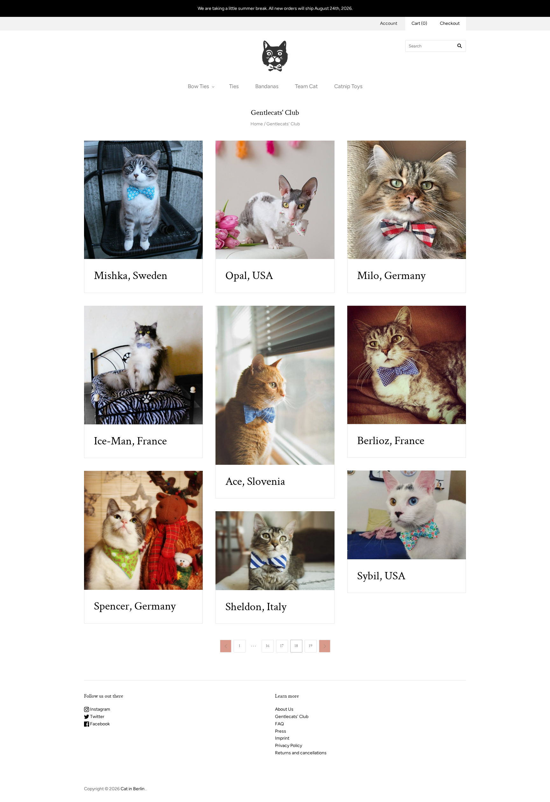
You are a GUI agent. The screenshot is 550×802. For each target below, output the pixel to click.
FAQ (279, 724)
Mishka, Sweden (130, 275)
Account (388, 23)
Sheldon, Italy (255, 606)
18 (296, 646)
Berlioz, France (390, 440)
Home (256, 124)
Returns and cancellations (301, 753)
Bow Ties (198, 86)
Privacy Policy (288, 745)
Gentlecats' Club (283, 124)
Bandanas (267, 86)
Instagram (99, 709)
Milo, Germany (391, 275)
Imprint (282, 738)
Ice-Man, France (130, 441)
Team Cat (306, 86)
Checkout (450, 23)
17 (282, 646)
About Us (284, 709)
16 (267, 646)
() (419, 23)
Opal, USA (249, 275)
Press (280, 731)
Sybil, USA (381, 575)
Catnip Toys (348, 86)
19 (310, 646)
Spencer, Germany (135, 606)
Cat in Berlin (133, 789)
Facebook (99, 724)
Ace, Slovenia (255, 481)
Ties (234, 86)
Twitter (96, 716)
